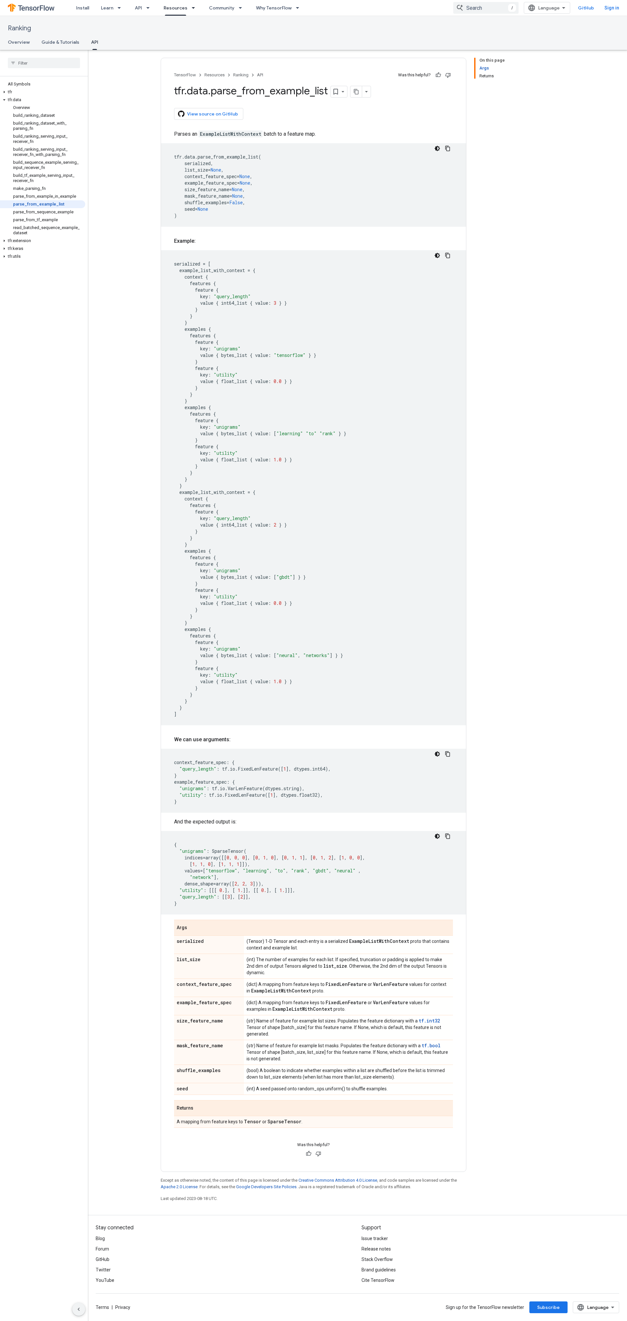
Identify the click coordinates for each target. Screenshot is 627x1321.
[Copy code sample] (447, 148)
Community (221, 8)
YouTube (105, 1280)
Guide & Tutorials (60, 42)
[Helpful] (438, 75)
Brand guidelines (379, 1269)
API (138, 8)
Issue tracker (375, 1238)
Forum (102, 1249)
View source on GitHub (212, 114)
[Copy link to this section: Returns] (199, 1109)
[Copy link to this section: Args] (193, 928)
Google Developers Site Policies (266, 1186)
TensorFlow (185, 74)
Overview (19, 42)
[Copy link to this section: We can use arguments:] (237, 740)
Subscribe (548, 1307)
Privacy (122, 1307)
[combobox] (486, 8)
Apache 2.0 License (179, 1186)
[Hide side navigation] (78, 1309)
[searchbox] (44, 63)
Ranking (19, 28)
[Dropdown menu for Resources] (195, 8)
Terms (102, 1307)
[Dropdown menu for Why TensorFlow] (299, 8)
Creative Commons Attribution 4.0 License (337, 1180)
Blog (100, 1238)
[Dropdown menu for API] (150, 8)
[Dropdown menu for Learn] (121, 8)
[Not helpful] (448, 75)
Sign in (611, 7)
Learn (107, 8)
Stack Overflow (377, 1259)
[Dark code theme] (437, 148)
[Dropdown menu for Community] (242, 8)
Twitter (103, 1269)
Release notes (376, 1249)
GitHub (586, 8)
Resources (175, 8)
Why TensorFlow (274, 8)
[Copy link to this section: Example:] (202, 241)
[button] (42, 92)
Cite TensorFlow (378, 1280)
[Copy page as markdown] (356, 91)
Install (82, 8)
